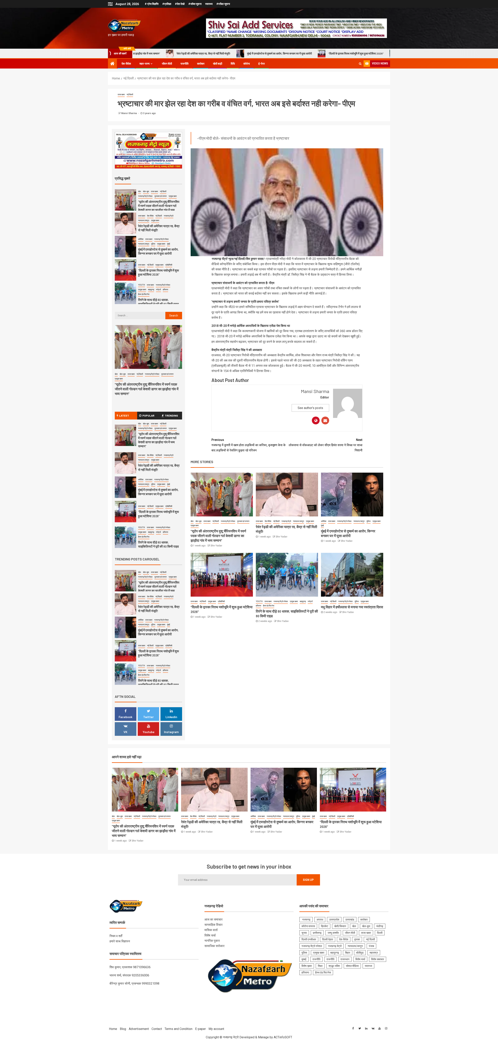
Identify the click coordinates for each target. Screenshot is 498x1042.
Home (113, 1029)
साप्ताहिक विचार (213, 925)
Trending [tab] (171, 415)
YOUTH (259, 601)
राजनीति (185, 63)
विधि (233, 63)
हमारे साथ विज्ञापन (120, 941)
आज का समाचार (213, 919)
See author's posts (310, 408)
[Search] (360, 63)
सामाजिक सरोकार (214, 946)
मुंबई (322, 525)
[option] (148, 201)
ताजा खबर (121, 94)
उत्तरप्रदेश (334, 919)
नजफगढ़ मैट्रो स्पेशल (228, 521)
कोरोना (246, 63)
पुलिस (368, 521)
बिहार (347, 952)
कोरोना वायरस (308, 926)
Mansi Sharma (129, 113)
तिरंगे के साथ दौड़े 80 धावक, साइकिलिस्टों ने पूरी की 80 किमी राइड (346, 53)
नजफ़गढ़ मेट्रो (286, 521)
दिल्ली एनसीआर (309, 939)
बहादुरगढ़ (303, 601)
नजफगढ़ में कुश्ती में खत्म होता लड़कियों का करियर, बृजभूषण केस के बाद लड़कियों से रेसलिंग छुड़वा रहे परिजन (248, 445)
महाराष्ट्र (374, 952)
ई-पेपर (261, 63)
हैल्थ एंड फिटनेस (268, 606)
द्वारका (357, 939)
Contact (157, 1029)
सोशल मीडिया (352, 965)
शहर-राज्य (144, 63)
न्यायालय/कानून (298, 521)
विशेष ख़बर (307, 965)
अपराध (320, 919)
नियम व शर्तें (116, 936)
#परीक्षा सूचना (223, 3)
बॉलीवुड (360, 952)
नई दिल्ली (130, 94)
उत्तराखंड (349, 919)
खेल (192, 521)
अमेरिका (323, 521)
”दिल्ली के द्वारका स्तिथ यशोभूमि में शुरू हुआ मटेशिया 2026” (271, 53)
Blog (123, 1029)
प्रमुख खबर (195, 525)
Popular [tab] (148, 415)
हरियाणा (258, 606)
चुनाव (304, 932)
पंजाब (371, 946)
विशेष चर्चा (210, 935)
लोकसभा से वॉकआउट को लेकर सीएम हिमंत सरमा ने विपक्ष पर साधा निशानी (325, 445)
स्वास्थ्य (209, 3)
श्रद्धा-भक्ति (334, 965)
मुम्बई (304, 959)
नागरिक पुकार (212, 941)
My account (216, 1029)
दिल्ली (379, 932)
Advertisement (139, 1029)
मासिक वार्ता (211, 930)
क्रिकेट (324, 926)
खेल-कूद (199, 521)
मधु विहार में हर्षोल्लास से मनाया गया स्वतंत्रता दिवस (352, 607)
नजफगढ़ (306, 919)
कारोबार (200, 63)
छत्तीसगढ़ (317, 932)
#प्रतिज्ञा (166, 3)
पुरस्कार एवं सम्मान (243, 521)
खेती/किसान (340, 926)
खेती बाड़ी (217, 63)
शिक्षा (320, 965)
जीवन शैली (167, 63)
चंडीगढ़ (379, 926)
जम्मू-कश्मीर (333, 932)
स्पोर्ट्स (310, 601)
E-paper (200, 1029)
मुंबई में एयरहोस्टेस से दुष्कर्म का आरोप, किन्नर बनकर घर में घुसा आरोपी (194, 53)
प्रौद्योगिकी (221, 601)
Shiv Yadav (216, 545)
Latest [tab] (124, 415)
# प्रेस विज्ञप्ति (152, 3)
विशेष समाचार (377, 959)
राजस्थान (344, 959)
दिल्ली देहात (327, 939)
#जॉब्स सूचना (195, 3)
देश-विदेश (126, 63)
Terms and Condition (178, 1029)
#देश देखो (180, 3)
